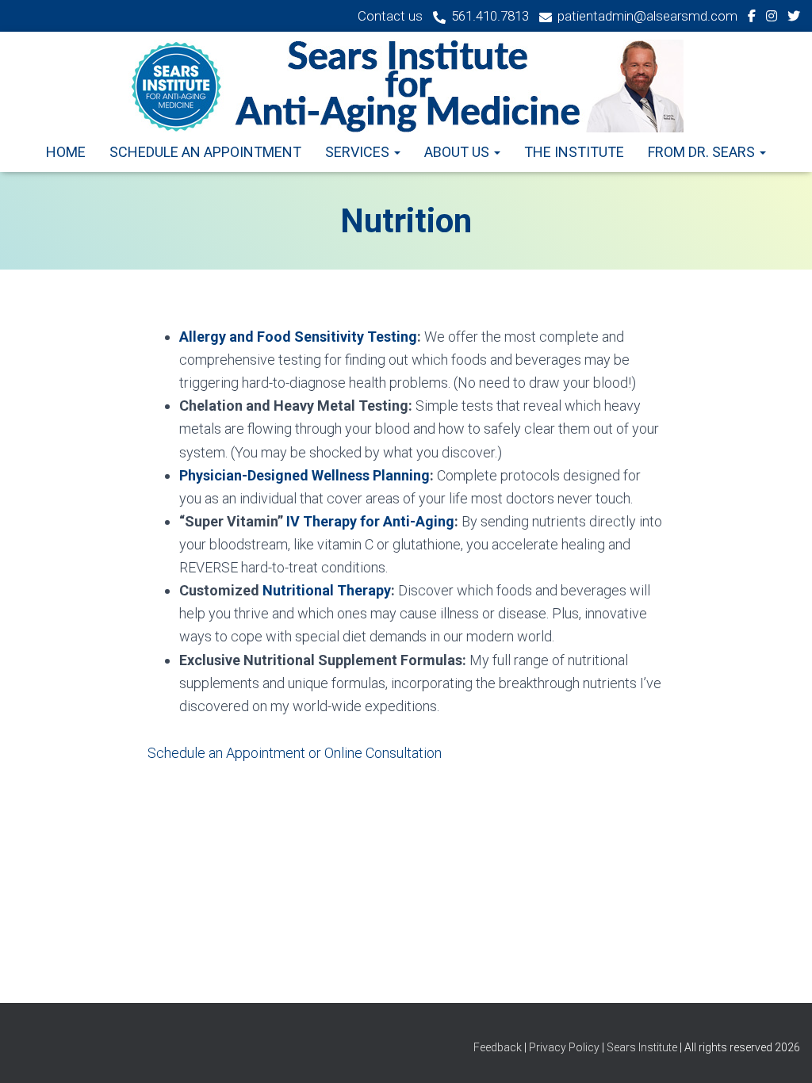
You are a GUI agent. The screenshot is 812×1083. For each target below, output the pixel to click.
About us (458, 152)
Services (359, 152)
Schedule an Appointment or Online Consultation (294, 752)
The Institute (574, 152)
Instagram (771, 18)
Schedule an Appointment (205, 152)
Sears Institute (642, 1047)
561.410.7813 (490, 16)
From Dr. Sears (703, 152)
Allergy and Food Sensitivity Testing (298, 336)
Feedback (498, 1047)
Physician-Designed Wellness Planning (304, 475)
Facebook (752, 18)
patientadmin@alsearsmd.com (647, 16)
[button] (396, 152)
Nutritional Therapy (326, 590)
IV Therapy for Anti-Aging (370, 521)
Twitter (793, 18)
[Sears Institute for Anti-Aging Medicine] (406, 86)
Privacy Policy (564, 1047)
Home (66, 152)
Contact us (390, 16)
